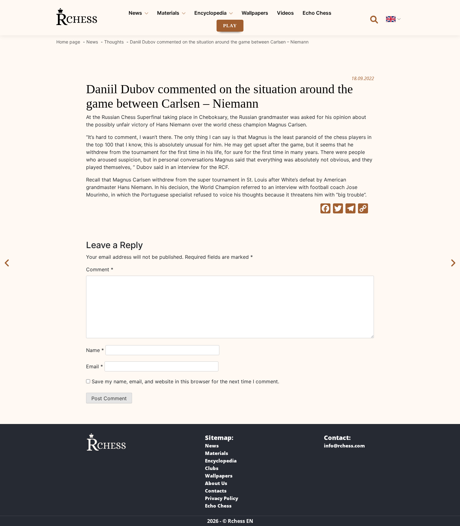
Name (95, 350)
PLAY (230, 25)
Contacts (216, 491)
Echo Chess (317, 13)
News (135, 13)
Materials (168, 13)
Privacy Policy (221, 498)
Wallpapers (255, 13)
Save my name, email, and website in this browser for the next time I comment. (185, 381)
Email (94, 366)
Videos (285, 13)
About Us (216, 483)
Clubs (211, 468)
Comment (99, 269)
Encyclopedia (210, 13)
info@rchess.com (344, 445)
